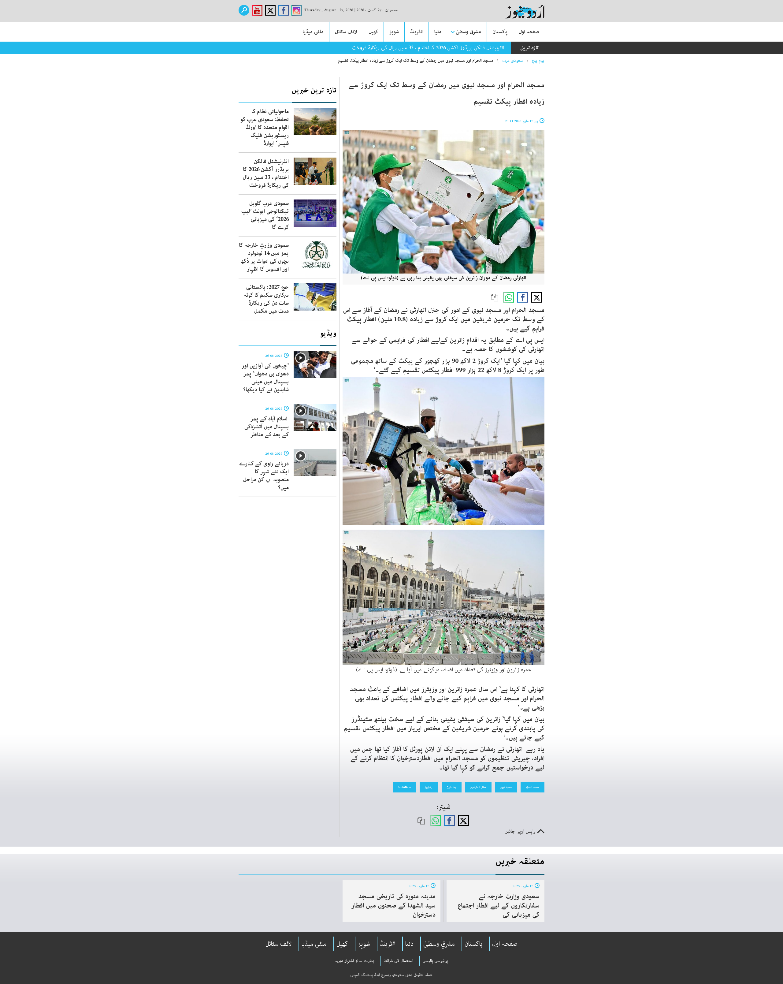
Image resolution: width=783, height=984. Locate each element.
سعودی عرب (512, 60)
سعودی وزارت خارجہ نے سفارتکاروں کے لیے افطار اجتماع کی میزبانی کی (499, 906)
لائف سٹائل (346, 32)
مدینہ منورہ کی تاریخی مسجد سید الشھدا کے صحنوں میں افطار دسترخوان (393, 906)
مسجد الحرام (532, 787)
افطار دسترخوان (478, 787)
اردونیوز (429, 787)
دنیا (437, 32)
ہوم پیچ (538, 60)
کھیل (373, 32)
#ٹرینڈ (416, 32)
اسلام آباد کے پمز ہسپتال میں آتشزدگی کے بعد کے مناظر (266, 427)
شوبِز (364, 944)
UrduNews (404, 787)
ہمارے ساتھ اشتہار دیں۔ (354, 961)
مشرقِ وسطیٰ (439, 944)
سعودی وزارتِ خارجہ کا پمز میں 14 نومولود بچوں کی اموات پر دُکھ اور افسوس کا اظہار (264, 257)
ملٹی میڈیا (313, 32)
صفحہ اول (529, 32)
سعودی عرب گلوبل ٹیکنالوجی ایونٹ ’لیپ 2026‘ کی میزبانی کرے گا (265, 215)
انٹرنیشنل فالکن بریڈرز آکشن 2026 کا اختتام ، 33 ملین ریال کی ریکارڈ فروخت (266, 173)
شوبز (394, 32)
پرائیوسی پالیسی (435, 961)
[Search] (244, 10)
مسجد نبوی (506, 787)
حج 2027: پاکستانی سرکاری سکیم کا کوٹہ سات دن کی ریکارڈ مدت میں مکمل (266, 299)
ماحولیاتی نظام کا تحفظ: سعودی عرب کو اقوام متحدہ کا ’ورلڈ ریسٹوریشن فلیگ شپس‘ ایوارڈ (264, 127)
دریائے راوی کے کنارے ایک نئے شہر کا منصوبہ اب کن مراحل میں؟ (264, 476)
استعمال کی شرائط (398, 961)
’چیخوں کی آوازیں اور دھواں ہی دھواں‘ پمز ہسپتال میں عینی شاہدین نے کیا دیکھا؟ (265, 378)
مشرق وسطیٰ (468, 32)
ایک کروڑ (451, 787)
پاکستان (499, 32)
